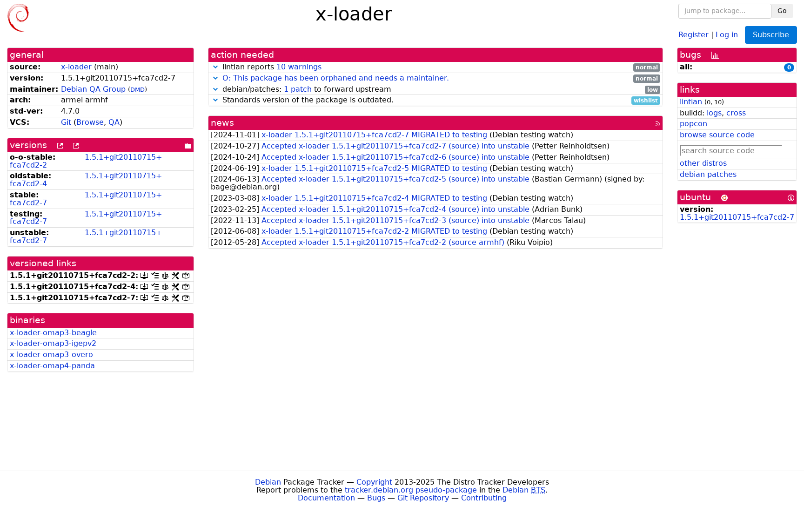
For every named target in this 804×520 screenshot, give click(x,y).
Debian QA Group (93, 89)
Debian (268, 482)
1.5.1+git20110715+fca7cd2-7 (86, 198)
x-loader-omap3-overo (51, 354)
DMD (137, 89)
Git (66, 122)
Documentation (326, 497)
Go (782, 10)
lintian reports (439, 67)
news (222, 122)
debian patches (708, 174)
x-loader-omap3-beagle (53, 332)
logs (714, 112)
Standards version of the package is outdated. (439, 100)
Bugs (376, 497)
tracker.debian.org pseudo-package (411, 490)
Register (693, 34)
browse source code (717, 134)
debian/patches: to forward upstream (439, 90)
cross (736, 112)
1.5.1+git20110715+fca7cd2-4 (86, 179)
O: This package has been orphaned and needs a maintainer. (335, 78)
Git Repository (423, 497)
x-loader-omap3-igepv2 (53, 343)
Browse (90, 122)
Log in (727, 34)
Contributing (484, 497)
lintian (691, 101)
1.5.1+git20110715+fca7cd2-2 (86, 161)
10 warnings (299, 66)
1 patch (298, 89)
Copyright (374, 482)
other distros (703, 163)
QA (114, 122)
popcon (693, 123)
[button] (215, 66)
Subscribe (771, 34)
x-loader (76, 66)
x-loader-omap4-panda (52, 365)
